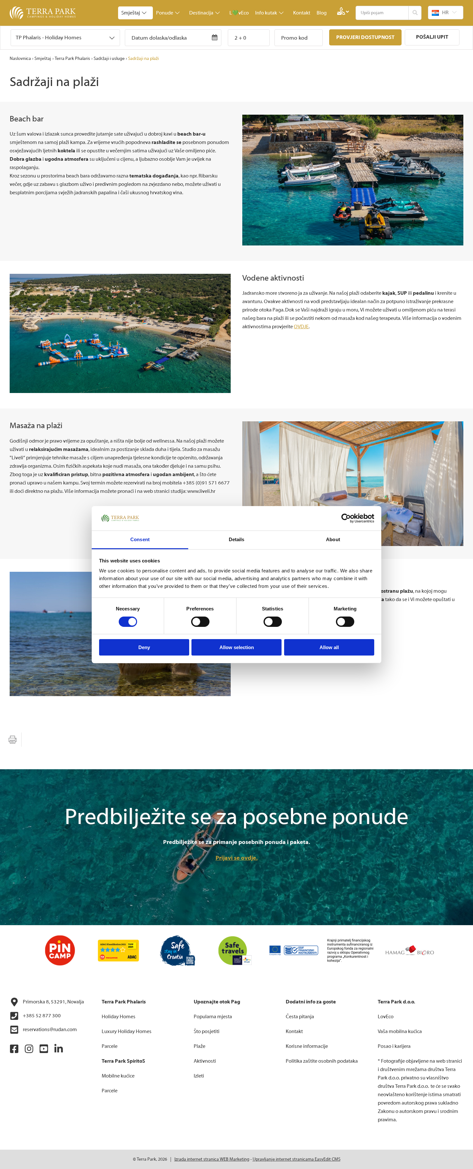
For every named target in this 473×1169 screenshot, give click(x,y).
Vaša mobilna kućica (400, 1031)
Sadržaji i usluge (109, 58)
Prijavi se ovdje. (237, 858)
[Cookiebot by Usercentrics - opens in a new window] (346, 518)
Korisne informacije (307, 1046)
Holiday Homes (118, 1017)
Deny (144, 647)
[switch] (200, 622)
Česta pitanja (300, 1017)
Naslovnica (20, 58)
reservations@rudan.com (49, 1029)
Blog (322, 13)
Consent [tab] (140, 539)
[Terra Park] (43, 12)
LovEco (386, 1017)
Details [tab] (237, 539)
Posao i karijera (394, 1046)
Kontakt (301, 13)
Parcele (109, 1046)
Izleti (199, 1076)
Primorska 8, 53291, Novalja (53, 1002)
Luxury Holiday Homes (127, 1031)
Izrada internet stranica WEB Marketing (211, 1159)
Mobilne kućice (118, 1076)
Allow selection (236, 647)
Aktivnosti (205, 1061)
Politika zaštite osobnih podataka (322, 1061)
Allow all (329, 647)
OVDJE (301, 327)
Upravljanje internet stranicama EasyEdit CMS (296, 1159)
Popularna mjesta (213, 1017)
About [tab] (333, 539)
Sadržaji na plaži (143, 58)
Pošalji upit (432, 37)
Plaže (199, 1046)
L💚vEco (239, 13)
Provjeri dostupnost (365, 37)
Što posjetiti (206, 1031)
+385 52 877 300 (41, 1016)
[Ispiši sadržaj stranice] (12, 739)
